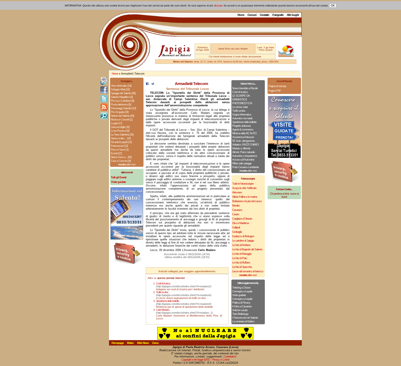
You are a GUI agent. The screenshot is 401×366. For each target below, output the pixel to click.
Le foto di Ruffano (241, 262)
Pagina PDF (274, 90)
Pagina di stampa (277, 86)
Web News (143, 342)
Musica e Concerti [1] (121, 119)
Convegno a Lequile (242, 291)
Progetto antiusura (241, 125)
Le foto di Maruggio (241, 253)
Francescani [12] (119, 145)
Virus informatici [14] (121, 85)
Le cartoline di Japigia (243, 240)
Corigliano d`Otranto (242, 218)
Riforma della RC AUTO (244, 133)
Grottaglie (237, 231)
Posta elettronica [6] (121, 104)
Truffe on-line (238, 110)
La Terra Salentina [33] (122, 134)
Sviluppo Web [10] (120, 89)
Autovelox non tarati (242, 118)
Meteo (130, 342)
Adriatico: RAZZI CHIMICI (245, 144)
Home (240, 14)
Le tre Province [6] (120, 130)
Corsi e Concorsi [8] (121, 160)
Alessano (237, 192)
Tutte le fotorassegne (243, 183)
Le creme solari (240, 107)
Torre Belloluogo (240, 313)
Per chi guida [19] (119, 112)
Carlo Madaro (162, 309)
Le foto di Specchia (242, 266)
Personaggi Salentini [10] (123, 108)
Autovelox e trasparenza (244, 155)
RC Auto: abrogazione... (244, 140)
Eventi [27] (116, 153)
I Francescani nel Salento (245, 317)
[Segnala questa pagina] (152, 84)
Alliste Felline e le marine (244, 196)
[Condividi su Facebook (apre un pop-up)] (147, 84)
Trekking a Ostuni (241, 287)
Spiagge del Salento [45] (123, 93)
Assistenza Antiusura (243, 137)
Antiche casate (239, 310)
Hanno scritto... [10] (121, 138)
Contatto (264, 14)
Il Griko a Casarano (242, 306)
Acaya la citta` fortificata (244, 188)
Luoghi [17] (116, 123)
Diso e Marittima (240, 223)
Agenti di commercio (242, 129)
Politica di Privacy (241, 302)
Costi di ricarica (239, 92)
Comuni (251, 14)
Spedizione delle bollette (244, 122)
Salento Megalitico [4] (122, 97)
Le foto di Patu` (239, 258)
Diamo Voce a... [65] (121, 157)
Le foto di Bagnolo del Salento (247, 249)
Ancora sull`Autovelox (243, 159)
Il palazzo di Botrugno (243, 236)
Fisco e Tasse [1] (119, 149)
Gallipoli (236, 227)
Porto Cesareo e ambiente (245, 167)
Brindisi (236, 205)
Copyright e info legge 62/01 (195, 359)
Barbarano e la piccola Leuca (246, 201)
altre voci (126, 164)
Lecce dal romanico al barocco (247, 271)
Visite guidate (239, 295)
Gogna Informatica (241, 114)
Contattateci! (229, 356)
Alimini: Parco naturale (243, 152)
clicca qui (218, 5)
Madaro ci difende (241, 148)
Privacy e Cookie (220, 359)
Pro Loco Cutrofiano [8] (122, 100)
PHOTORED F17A (242, 103)
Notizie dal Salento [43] (122, 115)
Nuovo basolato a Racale (245, 88)
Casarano (237, 209)
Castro (235, 214)
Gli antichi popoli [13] (121, 142)
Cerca (155, 342)
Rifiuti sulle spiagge (241, 163)
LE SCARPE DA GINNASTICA (241, 97)
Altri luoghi (293, 14)
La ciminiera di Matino (243, 321)
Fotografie (277, 14)
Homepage (118, 342)
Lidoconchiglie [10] (120, 127)
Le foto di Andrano (241, 245)
